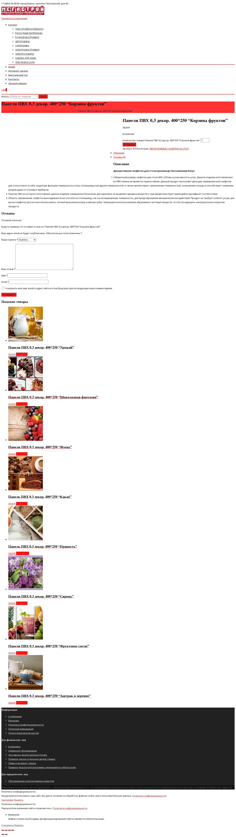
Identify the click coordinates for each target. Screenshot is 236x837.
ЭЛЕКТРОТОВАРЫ (24, 53)
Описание (118, 152)
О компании (15, 716)
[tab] (121, 135)
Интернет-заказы (18, 70)
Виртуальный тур (18, 75)
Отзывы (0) (119, 157)
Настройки (7, 799)
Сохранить (7, 825)
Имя (4, 275)
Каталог (12, 24)
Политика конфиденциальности (26, 724)
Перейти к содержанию (14, 18)
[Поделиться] (6, 830)
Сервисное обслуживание (22, 750)
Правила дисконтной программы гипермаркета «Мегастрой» (42, 767)
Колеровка (14, 746)
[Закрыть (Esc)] (2, 830)
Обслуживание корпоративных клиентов (31, 781)
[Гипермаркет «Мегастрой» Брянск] (23, 14)
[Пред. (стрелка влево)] (2, 834)
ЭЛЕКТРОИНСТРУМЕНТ (27, 49)
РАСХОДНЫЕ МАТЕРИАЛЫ (28, 33)
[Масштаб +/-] (12, 830)
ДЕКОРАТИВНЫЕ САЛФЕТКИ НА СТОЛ (169, 148)
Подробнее (22, 553)
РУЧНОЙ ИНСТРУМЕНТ (27, 37)
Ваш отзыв (8, 269)
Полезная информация (21, 728)
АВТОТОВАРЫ (22, 41)
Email (5, 281)
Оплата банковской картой (23, 733)
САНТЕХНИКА (22, 45)
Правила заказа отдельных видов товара (31, 759)
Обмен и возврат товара (22, 763)
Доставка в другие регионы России (27, 754)
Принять (18, 799)
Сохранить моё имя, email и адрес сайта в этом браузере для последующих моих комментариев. (58, 288)
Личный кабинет (17, 83)
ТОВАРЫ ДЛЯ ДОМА (25, 58)
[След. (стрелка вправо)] (6, 834)
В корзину (129, 144)
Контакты (13, 79)
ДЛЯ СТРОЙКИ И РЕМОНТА (29, 28)
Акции (11, 66)
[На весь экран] (9, 830)
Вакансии (13, 720)
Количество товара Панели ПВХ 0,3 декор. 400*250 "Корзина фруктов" (161, 140)
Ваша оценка (9, 239)
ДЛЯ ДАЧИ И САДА (25, 62)
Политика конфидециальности (149, 795)
